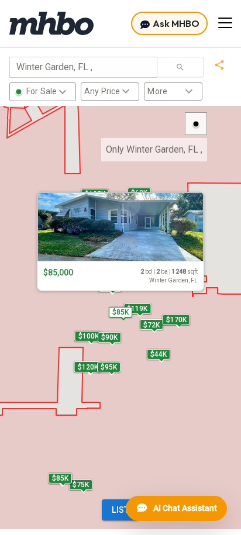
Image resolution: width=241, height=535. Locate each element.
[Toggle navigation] (225, 23)
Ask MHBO (175, 23)
